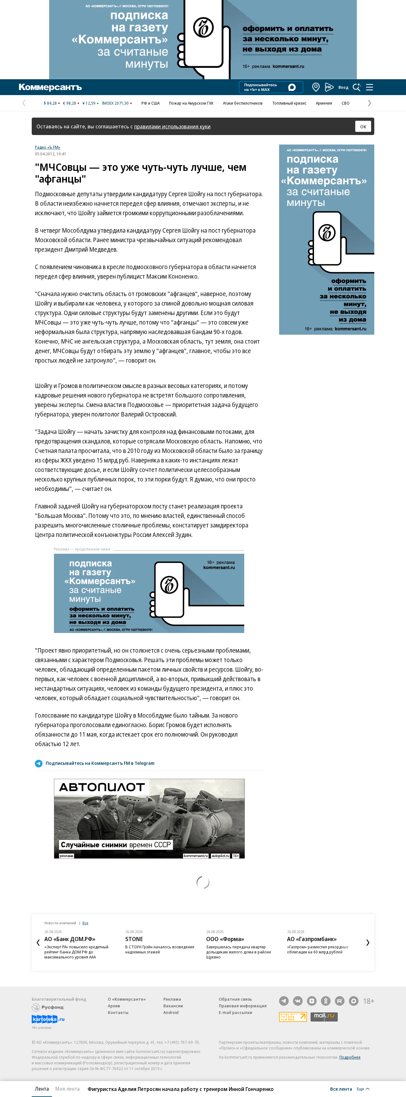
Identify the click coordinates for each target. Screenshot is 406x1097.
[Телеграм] (284, 1001)
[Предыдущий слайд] (38, 942)
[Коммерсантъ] (50, 87)
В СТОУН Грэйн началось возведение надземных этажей (159, 949)
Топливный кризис (289, 103)
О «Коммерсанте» (127, 999)
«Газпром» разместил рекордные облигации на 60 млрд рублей (318, 949)
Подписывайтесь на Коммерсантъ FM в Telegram (100, 763)
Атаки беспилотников (243, 103)
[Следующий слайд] (368, 942)
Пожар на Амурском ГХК (191, 103)
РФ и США (150, 103)
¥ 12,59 (88, 103)
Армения (324, 103)
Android (171, 1012)
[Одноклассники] (326, 1001)
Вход (343, 87)
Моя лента (67, 1088)
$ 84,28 (50, 103)
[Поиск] (357, 87)
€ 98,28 (69, 103)
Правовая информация (243, 1006)
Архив (114, 1006)
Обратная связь (235, 999)
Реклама (172, 999)
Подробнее (350, 1057)
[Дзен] (312, 1001)
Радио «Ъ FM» (47, 147)
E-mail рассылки (235, 1012)
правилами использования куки (172, 126)
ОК (363, 126)
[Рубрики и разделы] (369, 87)
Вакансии (173, 1006)
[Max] (353, 1001)
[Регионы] (316, 87)
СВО (346, 103)
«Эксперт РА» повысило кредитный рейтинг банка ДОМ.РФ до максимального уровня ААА (76, 952)
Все (85, 922)
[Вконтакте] (298, 1001)
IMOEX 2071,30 (115, 103)
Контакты (118, 1012)
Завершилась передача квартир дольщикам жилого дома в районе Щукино (238, 952)
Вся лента (341, 1089)
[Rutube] (339, 1001)
